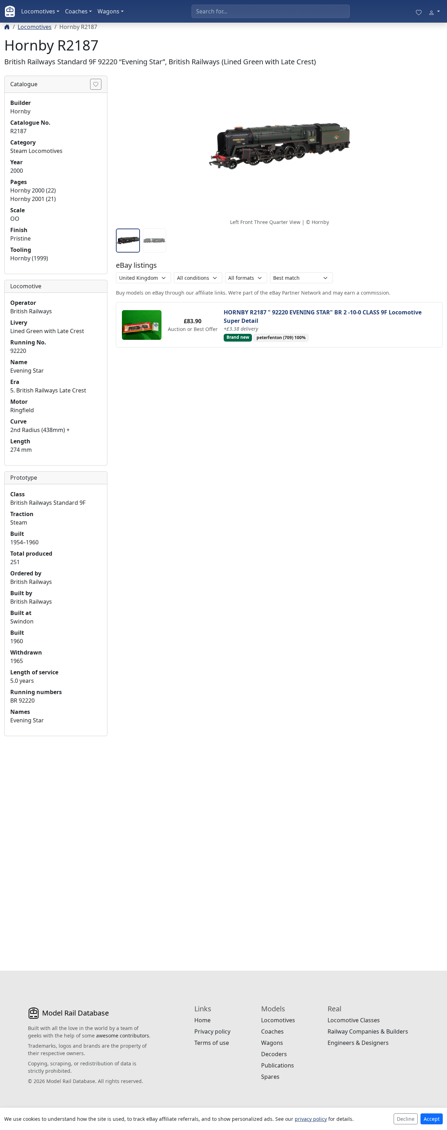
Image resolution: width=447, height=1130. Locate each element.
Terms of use (211, 1043)
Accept (432, 1119)
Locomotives (38, 11)
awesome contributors (122, 1035)
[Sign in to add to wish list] (95, 84)
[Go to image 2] (154, 241)
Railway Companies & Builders (368, 1031)
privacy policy (311, 1119)
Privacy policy (212, 1031)
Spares (270, 1077)
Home (202, 1020)
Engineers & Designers (358, 1043)
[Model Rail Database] (10, 11)
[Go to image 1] (128, 241)
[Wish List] (418, 11)
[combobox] (271, 11)
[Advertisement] (55, 848)
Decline (405, 1119)
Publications (277, 1065)
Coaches (76, 11)
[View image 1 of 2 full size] (279, 146)
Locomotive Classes (354, 1020)
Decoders (274, 1054)
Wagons (108, 11)
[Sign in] (434, 11)
